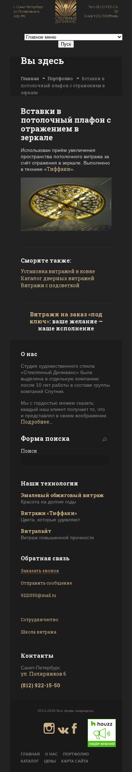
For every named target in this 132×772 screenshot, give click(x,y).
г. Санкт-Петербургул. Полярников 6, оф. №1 (28, 11)
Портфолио (60, 78)
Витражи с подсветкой (50, 285)
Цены (50, 761)
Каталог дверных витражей (57, 278)
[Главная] (65, 12)
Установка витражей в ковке (58, 271)
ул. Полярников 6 (43, 673)
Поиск (29, 451)
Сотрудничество (39, 619)
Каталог (30, 761)
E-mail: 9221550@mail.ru (101, 16)
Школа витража (38, 632)
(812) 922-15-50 (40, 685)
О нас (51, 754)
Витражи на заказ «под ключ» (66, 317)
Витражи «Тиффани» (49, 513)
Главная (30, 78)
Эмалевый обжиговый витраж (62, 495)
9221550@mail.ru (38, 595)
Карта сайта (74, 761)
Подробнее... (36, 421)
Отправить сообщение (46, 583)
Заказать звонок (40, 570)
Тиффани (58, 169)
